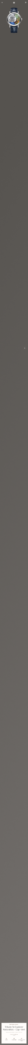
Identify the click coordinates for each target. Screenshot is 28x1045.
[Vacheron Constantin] (14, 2)
